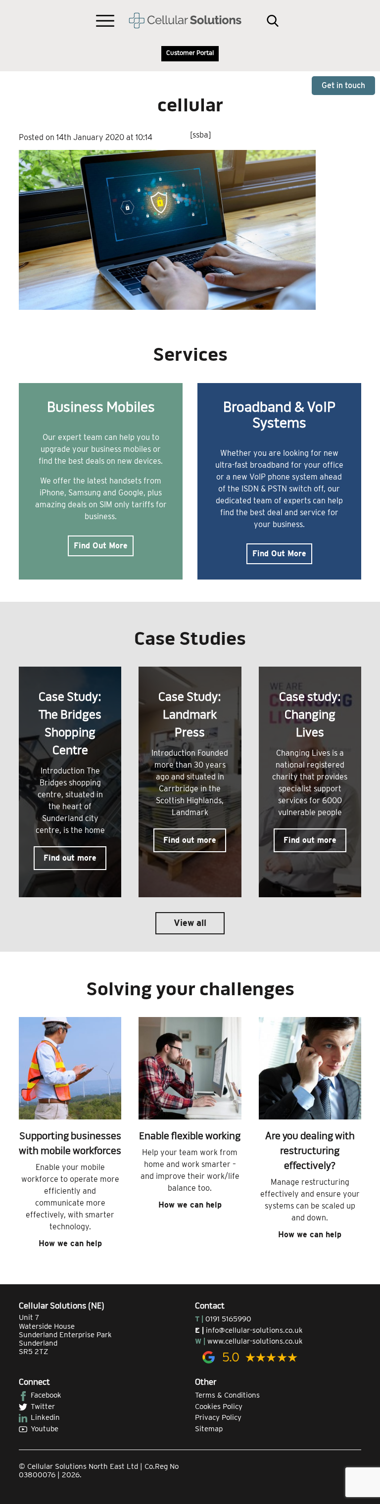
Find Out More (101, 545)
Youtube (44, 1428)
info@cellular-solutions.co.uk (254, 1330)
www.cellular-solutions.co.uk (255, 1341)
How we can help (70, 1243)
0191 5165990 (228, 1318)
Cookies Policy (218, 1406)
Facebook (46, 1395)
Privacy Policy (218, 1417)
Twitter (43, 1406)
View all (190, 923)
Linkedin (45, 1417)
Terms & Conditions (227, 1395)
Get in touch (343, 85)
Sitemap (209, 1428)
